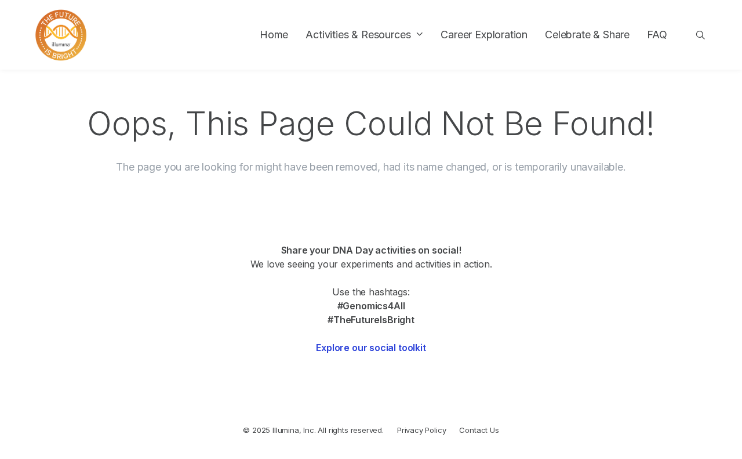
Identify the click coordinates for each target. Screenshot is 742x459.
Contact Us (479, 430)
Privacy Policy (421, 430)
